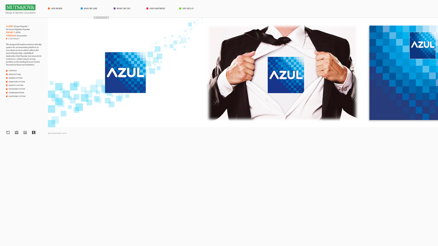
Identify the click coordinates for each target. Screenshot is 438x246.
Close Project (14, 39)
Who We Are (90, 8)
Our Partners (157, 8)
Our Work (56, 8)
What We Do (123, 8)
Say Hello (188, 8)
